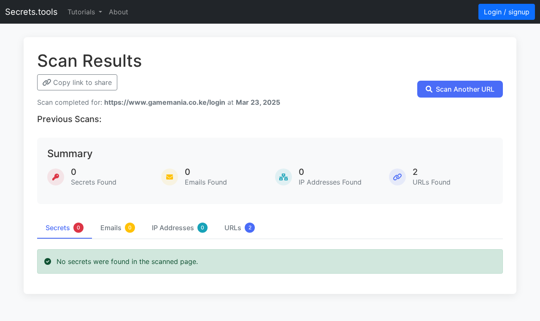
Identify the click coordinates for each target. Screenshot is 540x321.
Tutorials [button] (82, 12)
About (118, 12)
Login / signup (506, 12)
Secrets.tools (31, 12)
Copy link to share (81, 82)
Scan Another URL (465, 89)
